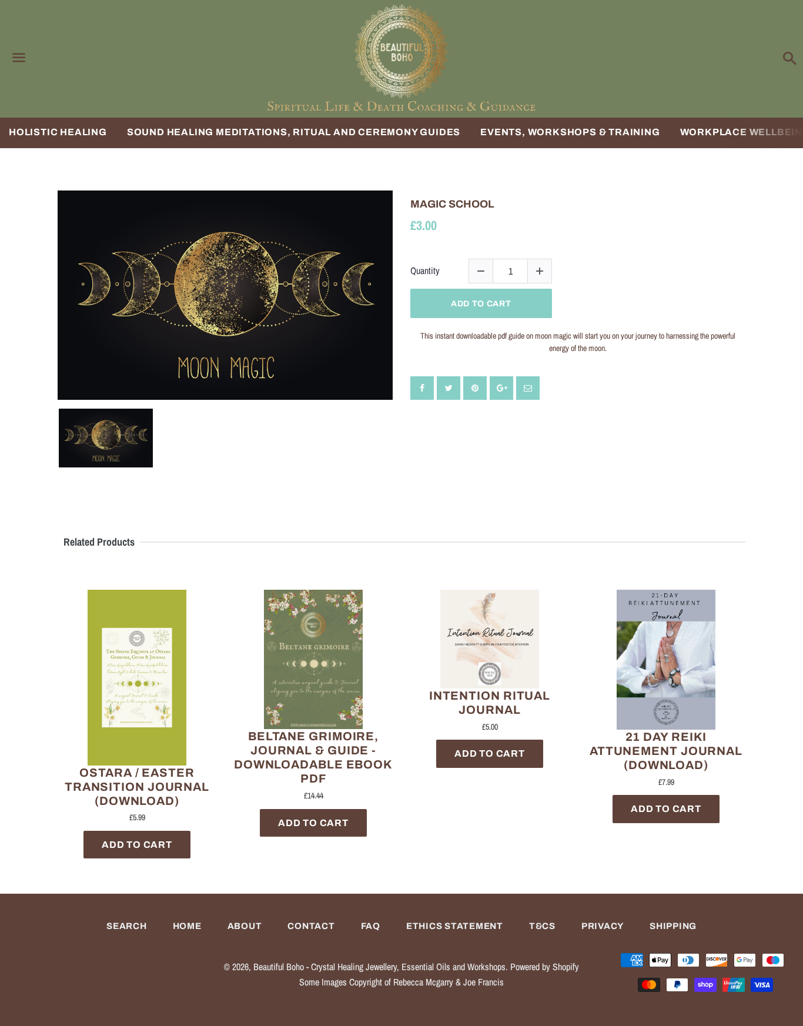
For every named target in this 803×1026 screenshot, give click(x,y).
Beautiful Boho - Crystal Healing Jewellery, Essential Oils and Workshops (379, 966)
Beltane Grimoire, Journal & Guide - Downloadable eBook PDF (313, 757)
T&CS (542, 926)
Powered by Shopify (544, 966)
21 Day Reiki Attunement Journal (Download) (666, 750)
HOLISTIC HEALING (58, 132)
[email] (528, 388)
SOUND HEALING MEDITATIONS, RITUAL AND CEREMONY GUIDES (293, 132)
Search (126, 926)
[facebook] (422, 388)
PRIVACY (602, 926)
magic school (452, 204)
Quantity (425, 270)
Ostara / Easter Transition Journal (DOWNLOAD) (137, 786)
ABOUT (244, 926)
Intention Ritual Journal (489, 702)
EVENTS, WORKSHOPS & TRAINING (570, 132)
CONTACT (310, 926)
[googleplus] (501, 388)
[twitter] (448, 388)
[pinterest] (475, 388)
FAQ (370, 926)
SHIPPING (673, 926)
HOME (187, 926)
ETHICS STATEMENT (454, 926)
